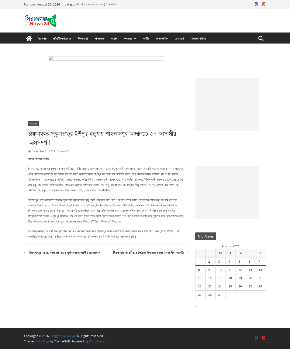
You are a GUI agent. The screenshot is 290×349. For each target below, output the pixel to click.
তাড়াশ (114, 38)
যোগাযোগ (179, 38)
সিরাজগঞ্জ (42, 38)
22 (199, 286)
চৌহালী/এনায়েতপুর (62, 38)
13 (250, 270)
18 (230, 278)
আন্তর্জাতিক (162, 38)
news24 (64, 151)
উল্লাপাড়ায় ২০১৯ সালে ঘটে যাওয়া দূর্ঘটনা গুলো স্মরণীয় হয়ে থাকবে (64, 252)
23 (210, 286)
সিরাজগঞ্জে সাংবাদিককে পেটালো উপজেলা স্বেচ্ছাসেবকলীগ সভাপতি (148, 252)
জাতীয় (146, 38)
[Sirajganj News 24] (29, 38)
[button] (134, 38)
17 (220, 278)
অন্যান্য (128, 38)
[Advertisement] (227, 104)
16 (210, 278)
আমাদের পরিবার (198, 38)
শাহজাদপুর (99, 38)
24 (220, 286)
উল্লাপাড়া (83, 38)
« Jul (198, 306)
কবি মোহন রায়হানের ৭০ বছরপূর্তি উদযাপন (96, 4)
